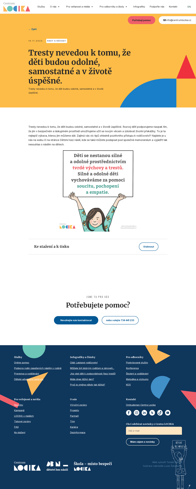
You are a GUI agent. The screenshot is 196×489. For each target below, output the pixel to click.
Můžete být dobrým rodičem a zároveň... (92, 368)
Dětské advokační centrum (28, 379)
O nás (73, 399)
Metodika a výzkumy (137, 379)
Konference (132, 368)
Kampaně (19, 410)
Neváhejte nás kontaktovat (76, 320)
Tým (72, 421)
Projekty (74, 410)
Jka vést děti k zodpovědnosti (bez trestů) (93, 373)
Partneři (74, 416)
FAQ (16, 427)
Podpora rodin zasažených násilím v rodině (37, 368)
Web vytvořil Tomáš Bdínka (167, 462)
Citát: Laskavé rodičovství (84, 362)
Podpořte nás (157, 6)
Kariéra (74, 427)
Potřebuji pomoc (141, 20)
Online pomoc (21, 362)
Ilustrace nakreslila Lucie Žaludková (162, 465)
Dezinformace (77, 432)
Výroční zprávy (78, 404)
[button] (55, 7)
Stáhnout (148, 246)
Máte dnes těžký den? (82, 379)
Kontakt (173, 6)
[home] (16, 6)
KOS (128, 384)
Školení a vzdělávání (137, 373)
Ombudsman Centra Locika (141, 404)
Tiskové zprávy (22, 421)
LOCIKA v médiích (24, 416)
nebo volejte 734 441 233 (120, 320)
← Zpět (32, 29)
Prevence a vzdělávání (26, 373)
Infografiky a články (82, 357)
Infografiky (139, 6)
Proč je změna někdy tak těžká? (87, 384)
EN (189, 6)
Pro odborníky (134, 357)
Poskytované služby (137, 362)
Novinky (18, 404)
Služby (41, 6)
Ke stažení (19, 432)
